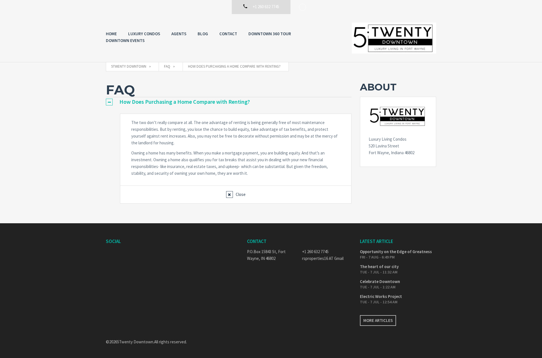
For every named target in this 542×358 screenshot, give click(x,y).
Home (111, 33)
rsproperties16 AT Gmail (323, 258)
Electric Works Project (381, 296)
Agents (178, 33)
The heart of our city (379, 266)
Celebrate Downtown (380, 281)
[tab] (228, 101)
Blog (203, 33)
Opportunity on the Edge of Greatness (396, 251)
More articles (378, 320)
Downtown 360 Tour (269, 33)
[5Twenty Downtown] (394, 38)
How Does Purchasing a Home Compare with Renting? (184, 101)
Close (241, 194)
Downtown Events (125, 40)
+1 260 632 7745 (315, 251)
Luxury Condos (144, 33)
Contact (228, 33)
